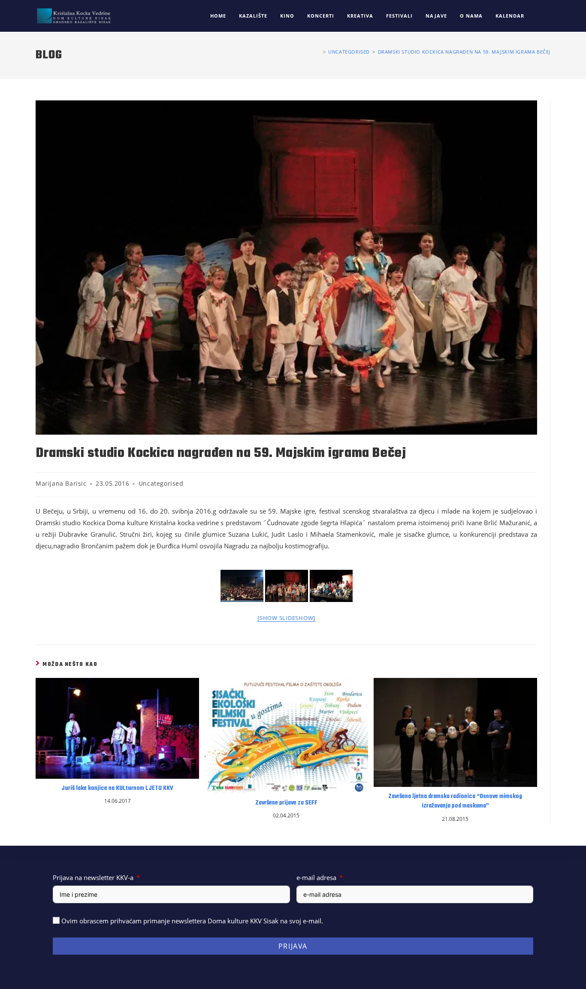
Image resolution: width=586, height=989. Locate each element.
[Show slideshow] (286, 618)
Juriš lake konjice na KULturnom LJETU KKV (117, 788)
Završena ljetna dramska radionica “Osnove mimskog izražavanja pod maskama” (455, 801)
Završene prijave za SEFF (286, 803)
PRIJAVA (293, 946)
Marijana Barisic (61, 483)
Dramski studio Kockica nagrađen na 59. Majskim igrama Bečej (464, 51)
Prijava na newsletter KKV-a (93, 877)
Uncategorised (161, 483)
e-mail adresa (316, 877)
